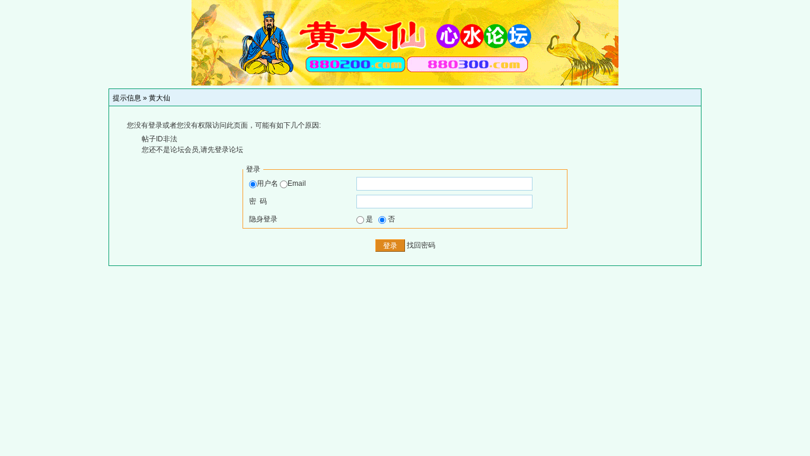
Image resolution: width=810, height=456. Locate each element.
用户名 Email (281, 183)
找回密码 (421, 245)
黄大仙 (159, 98)
